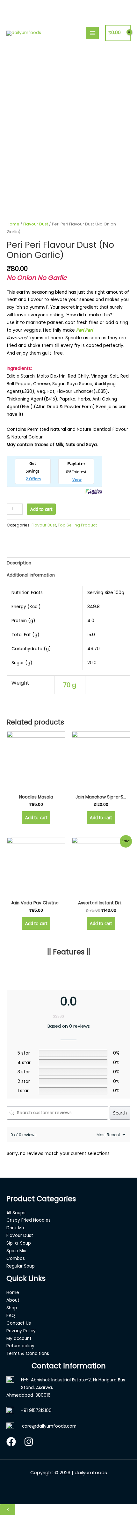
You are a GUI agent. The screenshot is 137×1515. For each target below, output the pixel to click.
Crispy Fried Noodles (28, 1220)
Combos (15, 1258)
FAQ (10, 1316)
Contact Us (18, 1323)
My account (19, 1338)
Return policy (20, 1346)
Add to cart (41, 509)
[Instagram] (28, 1441)
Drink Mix (15, 1228)
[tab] (68, 563)
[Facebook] (11, 1441)
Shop (11, 1308)
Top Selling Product (77, 525)
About (12, 1300)
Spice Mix (16, 1251)
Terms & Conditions (27, 1353)
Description (19, 563)
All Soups (15, 1213)
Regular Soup (20, 1266)
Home (13, 224)
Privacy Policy (21, 1331)
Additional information (31, 575)
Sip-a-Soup (18, 1243)
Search (120, 1113)
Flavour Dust (35, 224)
